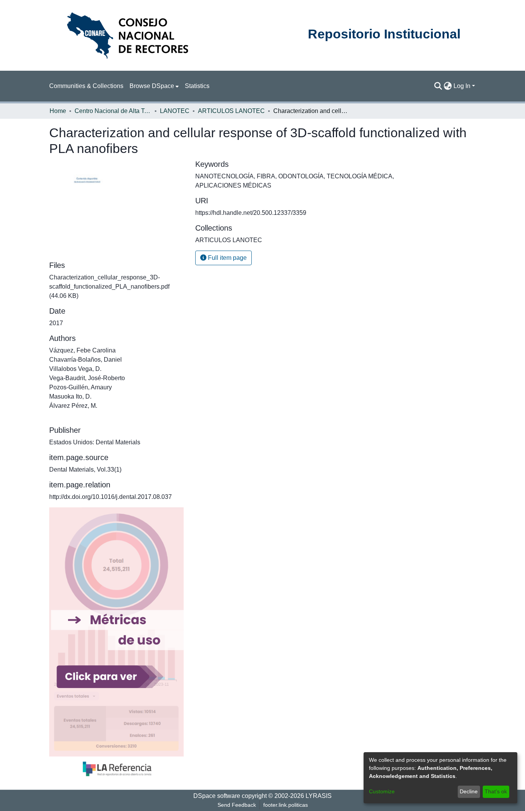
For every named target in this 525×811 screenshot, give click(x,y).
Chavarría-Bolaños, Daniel (85, 359)
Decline (469, 791)
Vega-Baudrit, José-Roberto (87, 378)
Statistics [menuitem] (197, 86)
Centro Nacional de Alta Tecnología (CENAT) (113, 111)
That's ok (496, 791)
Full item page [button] (226, 257)
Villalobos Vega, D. (75, 369)
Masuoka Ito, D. (70, 396)
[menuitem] (154, 86)
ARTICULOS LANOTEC (231, 111)
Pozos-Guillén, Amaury (80, 387)
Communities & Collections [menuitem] (86, 86)
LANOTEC (174, 111)
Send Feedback (237, 805)
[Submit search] (438, 86)
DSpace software (216, 796)
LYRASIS (319, 796)
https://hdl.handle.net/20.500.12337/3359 (250, 212)
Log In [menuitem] (462, 86)
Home (58, 111)
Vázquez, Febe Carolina (82, 350)
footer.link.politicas (285, 805)
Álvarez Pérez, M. (73, 405)
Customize (382, 791)
